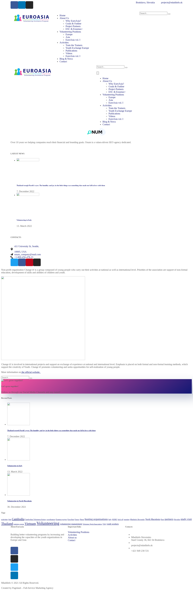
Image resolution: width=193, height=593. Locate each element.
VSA (104, 524)
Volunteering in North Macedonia (19, 501)
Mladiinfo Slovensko (137, 519)
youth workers (112, 524)
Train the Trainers (74, 45)
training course (19, 524)
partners (169, 519)
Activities (64, 42)
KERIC (114, 519)
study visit (186, 519)
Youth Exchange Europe (77, 48)
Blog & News (66, 58)
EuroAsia (71, 519)
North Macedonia (152, 519)
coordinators (50, 519)
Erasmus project (61, 519)
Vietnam (30, 523)
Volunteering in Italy (24, 220)
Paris (162, 519)
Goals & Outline (73, 23)
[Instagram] (29, 5)
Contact (63, 61)
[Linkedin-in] (22, 5)
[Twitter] (14, 567)
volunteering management (71, 524)
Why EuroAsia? (73, 21)
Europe (69, 34)
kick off (120, 519)
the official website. (31, 372)
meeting (127, 519)
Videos (69, 53)
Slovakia (177, 519)
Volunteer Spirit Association (92, 524)
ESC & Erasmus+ (74, 29)
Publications (71, 50)
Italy (110, 519)
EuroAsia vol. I (73, 40)
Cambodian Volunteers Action (35, 519)
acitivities (4, 519)
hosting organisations (96, 519)
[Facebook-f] (14, 5)
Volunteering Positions (70, 31)
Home (62, 15)
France (77, 519)
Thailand (7, 523)
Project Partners (73, 26)
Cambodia (18, 519)
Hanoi (82, 519)
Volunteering (47, 523)
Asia (68, 37)
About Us (64, 18)
